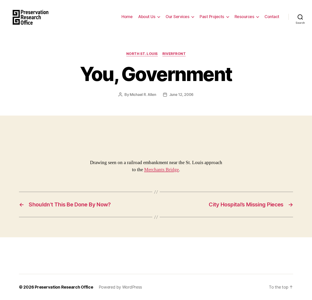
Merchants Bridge (161, 170)
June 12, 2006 (181, 94)
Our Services (177, 16)
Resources (244, 16)
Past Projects (212, 16)
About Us (146, 16)
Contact (271, 16)
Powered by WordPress (120, 287)
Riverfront (174, 54)
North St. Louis (142, 54)
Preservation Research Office (64, 287)
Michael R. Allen (143, 94)
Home (127, 16)
